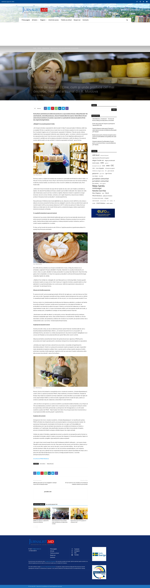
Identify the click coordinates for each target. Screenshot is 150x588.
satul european (95, 200)
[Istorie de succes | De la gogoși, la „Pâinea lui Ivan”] (79, 513)
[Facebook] (137, 1)
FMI (105, 170)
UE (114, 200)
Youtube (76, 555)
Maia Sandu (98, 186)
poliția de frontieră (107, 196)
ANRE (102, 163)
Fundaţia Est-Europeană (50, 561)
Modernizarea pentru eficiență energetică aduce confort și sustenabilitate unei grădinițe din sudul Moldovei (104, 136)
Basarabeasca (51, 83)
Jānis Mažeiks (95, 183)
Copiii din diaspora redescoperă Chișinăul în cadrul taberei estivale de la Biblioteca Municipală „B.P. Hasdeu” (104, 130)
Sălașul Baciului (50, 463)
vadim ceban (109, 203)
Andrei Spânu (95, 163)
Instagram (77, 551)
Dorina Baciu (42, 463)
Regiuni (45, 83)
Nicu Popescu (96, 193)
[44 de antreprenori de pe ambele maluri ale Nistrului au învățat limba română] (60, 513)
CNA (93, 168)
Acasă (34, 48)
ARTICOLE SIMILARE (39, 504)
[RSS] (143, 1)
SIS (108, 200)
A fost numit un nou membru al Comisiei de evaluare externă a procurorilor (76, 483)
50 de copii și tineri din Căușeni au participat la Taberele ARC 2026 (103, 124)
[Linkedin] (59, 108)
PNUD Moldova (97, 196)
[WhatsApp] (56, 108)
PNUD (107, 193)
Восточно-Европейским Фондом (48, 566)
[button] (127, 20)
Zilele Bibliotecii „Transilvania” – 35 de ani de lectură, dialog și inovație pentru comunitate (103, 119)
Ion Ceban (95, 176)
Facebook (76, 549)
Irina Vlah (101, 176)
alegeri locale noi (98, 160)
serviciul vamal (103, 200)
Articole (39, 48)
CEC (112, 165)
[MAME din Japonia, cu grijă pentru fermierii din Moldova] (41, 513)
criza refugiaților (100, 168)
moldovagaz (97, 188)
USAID (93, 203)
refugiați (106, 198)
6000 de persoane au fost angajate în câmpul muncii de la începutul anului (44, 483)
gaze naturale (111, 170)
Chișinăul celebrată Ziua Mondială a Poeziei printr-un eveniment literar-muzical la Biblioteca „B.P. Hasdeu (104, 143)
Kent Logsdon (103, 183)
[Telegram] (63, 108)
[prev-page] (34, 527)
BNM (108, 166)
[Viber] (67, 108)
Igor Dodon (102, 173)
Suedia (111, 200)
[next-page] (37, 527)
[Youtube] (146, 1)
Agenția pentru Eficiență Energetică (100, 158)
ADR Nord (95, 155)
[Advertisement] (75, 34)
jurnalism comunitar (100, 178)
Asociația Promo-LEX (96, 165)
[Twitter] (49, 108)
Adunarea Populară (104, 155)
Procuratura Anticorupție (97, 198)
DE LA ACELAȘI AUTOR (51, 504)
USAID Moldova (100, 203)
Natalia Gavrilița (99, 191)
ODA (103, 193)
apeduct (106, 163)
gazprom (95, 173)
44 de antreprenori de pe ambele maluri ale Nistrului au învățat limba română (59, 522)
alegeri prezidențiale (110, 160)
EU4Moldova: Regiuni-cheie (98, 170)
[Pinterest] (52, 108)
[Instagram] (140, 1)
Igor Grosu (108, 173)
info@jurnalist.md (36, 548)
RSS (75, 553)
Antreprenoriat (45, 48)
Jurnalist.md (40, 95)
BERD (103, 166)
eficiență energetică (110, 168)
